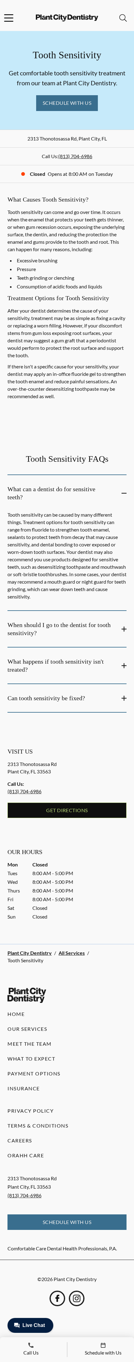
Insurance (23, 1088)
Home (16, 1014)
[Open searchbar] (123, 18)
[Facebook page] (57, 1298)
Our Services (27, 1029)
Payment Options (33, 1073)
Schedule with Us (67, 103)
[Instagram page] (76, 1298)
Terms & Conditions (37, 1125)
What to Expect (31, 1059)
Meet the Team (29, 1044)
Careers (19, 1140)
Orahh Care (25, 1155)
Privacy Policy (30, 1111)
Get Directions (67, 810)
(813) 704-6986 (75, 156)
